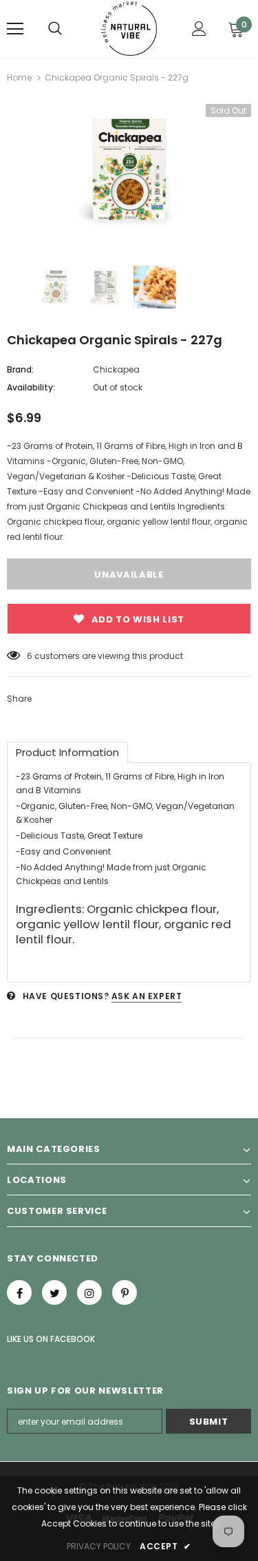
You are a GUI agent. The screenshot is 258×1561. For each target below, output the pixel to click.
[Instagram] (89, 1292)
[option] (129, 171)
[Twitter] (54, 1292)
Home (19, 77)
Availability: (31, 387)
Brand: (20, 369)
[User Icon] (199, 28)
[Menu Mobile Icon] (15, 29)
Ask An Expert (146, 996)
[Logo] (129, 28)
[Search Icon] (55, 29)
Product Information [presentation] (67, 752)
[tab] (67, 752)
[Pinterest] (124, 1292)
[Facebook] (19, 1292)
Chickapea (116, 369)
